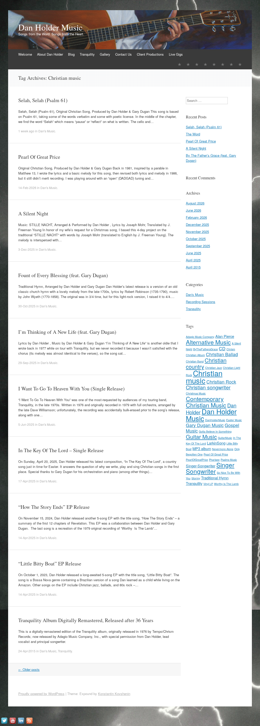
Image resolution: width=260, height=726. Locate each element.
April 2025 (193, 260)
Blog (71, 54)
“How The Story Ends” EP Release (54, 506)
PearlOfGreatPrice (197, 460)
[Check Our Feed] (29, 723)
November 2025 (197, 231)
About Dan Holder (50, 54)
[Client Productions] (231, 64)
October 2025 (196, 238)
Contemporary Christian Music (206, 401)
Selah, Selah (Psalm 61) (43, 100)
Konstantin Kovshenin (114, 693)
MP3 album (201, 448)
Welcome (25, 54)
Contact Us (123, 54)
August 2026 (195, 203)
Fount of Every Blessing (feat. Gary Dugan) (63, 275)
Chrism (230, 349)
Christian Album (195, 355)
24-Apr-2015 (27, 651)
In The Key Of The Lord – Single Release (61, 450)
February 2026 (196, 217)
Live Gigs (176, 54)
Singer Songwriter (210, 468)
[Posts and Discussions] (196, 64)
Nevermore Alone (222, 449)
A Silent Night (33, 213)
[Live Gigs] (240, 64)
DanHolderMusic (215, 420)
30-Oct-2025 (27, 306)
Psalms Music (229, 460)
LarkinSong (216, 443)
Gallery (105, 54)
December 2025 (197, 224)
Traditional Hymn (215, 477)
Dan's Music (46, 131)
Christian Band (195, 361)
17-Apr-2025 (27, 481)
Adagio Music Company (200, 337)
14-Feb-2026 (27, 187)
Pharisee (214, 460)
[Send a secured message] (222, 64)
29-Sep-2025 (27, 362)
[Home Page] (179, 64)
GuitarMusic (225, 438)
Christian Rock (221, 381)
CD (222, 348)
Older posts (29, 669)
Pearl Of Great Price (39, 156)
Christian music (204, 377)
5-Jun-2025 (26, 424)
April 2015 (193, 267)
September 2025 (198, 245)
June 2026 (193, 210)
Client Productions (150, 54)
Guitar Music (201, 436)
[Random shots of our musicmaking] (214, 64)
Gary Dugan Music (205, 425)
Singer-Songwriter (200, 465)
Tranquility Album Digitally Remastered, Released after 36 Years (85, 620)
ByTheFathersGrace (205, 349)
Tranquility (87, 54)
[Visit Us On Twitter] (4, 723)
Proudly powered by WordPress (41, 693)
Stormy (195, 478)
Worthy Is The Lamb (226, 484)
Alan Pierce (224, 336)
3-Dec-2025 (26, 249)
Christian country (206, 363)
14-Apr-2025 (27, 537)
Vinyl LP (208, 484)
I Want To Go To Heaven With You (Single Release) (71, 388)
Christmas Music (196, 393)
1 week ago (26, 131)
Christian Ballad (222, 354)
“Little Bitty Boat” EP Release (49, 563)
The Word (193, 134)
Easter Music (234, 420)
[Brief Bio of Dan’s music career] (188, 64)
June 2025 (193, 252)
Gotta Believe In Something (215, 431)
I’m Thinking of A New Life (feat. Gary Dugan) (67, 331)
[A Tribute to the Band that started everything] (205, 64)
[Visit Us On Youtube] (12, 723)
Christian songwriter (208, 387)
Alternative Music (208, 342)
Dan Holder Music (50, 27)
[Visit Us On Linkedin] (21, 723)
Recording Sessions (200, 301)
